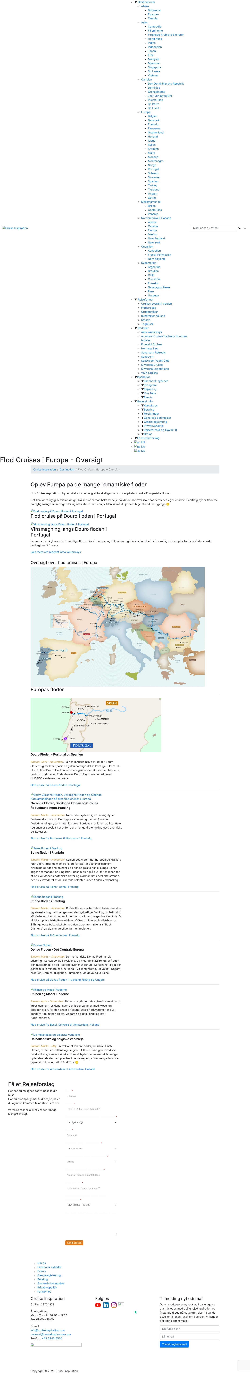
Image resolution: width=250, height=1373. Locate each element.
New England (156, 238)
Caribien (146, 79)
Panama (153, 214)
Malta (151, 152)
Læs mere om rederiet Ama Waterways (56, 552)
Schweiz (153, 173)
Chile (151, 275)
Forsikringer (151, 413)
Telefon (70, 1103)
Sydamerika (148, 263)
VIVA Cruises (149, 373)
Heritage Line (149, 348)
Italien (152, 144)
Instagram (150, 385)
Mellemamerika (151, 201)
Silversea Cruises (152, 364)
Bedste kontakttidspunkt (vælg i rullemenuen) (91, 1116)
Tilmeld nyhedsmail (174, 1344)
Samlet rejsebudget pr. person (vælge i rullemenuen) (86, 1197)
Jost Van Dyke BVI (160, 95)
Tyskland (153, 189)
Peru (151, 291)
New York (154, 242)
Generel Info (145, 401)
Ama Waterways (151, 332)
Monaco (153, 157)
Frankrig (153, 124)
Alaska (152, 222)
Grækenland (156, 132)
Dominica (154, 87)
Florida (152, 230)
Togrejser (147, 324)
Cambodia (154, 26)
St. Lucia (153, 108)
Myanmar (154, 63)
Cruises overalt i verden (156, 303)
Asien (144, 22)
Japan (152, 51)
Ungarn (152, 193)
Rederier (143, 328)
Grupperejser (149, 311)
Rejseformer (145, 299)
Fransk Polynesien (159, 254)
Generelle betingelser (157, 417)
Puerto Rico (155, 100)
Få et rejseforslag (148, 438)
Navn (69, 1090)
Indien (152, 42)
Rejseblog (150, 389)
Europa (145, 112)
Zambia (152, 18)
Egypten (153, 14)
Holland (153, 136)
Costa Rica (155, 210)
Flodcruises (148, 307)
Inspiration (144, 377)
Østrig (152, 197)
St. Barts (153, 104)
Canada (153, 226)
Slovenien (154, 177)
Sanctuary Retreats (153, 352)
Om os (148, 434)
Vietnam (153, 75)
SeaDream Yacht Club (155, 360)
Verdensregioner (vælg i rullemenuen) (86, 1156)
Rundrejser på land (153, 315)
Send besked (74, 1242)
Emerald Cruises (151, 344)
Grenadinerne (156, 91)
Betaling (149, 409)
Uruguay (153, 295)
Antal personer (74, 1182)
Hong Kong (155, 38)
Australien (154, 250)
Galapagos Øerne (159, 287)
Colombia (154, 279)
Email (69, 1130)
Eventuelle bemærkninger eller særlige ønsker (90, 1212)
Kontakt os (151, 405)
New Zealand (156, 258)
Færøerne (154, 128)
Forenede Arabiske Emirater (166, 34)
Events (148, 397)
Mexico (152, 234)
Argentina (154, 267)
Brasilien (153, 271)
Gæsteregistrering (155, 421)
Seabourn (147, 356)
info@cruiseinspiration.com (48, 1330)
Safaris (145, 320)
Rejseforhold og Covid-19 (160, 430)
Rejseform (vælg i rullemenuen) (83, 1143)
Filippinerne (155, 30)
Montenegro (156, 161)
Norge (152, 165)
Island (151, 140)
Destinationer (146, 2)
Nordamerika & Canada (156, 218)
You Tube (150, 393)
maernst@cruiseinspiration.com (51, 1334)
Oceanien (147, 246)
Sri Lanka (154, 71)
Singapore (154, 67)
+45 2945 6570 (52, 1338)
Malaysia (153, 59)
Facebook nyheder (156, 381)
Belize (152, 205)
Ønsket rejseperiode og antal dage (85, 1169)
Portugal (153, 169)
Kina (151, 55)
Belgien (152, 116)
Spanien (153, 181)
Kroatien (153, 148)
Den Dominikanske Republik (166, 83)
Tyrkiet (152, 185)
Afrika (145, 6)
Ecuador (153, 283)
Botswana (154, 10)
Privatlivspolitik (154, 426)
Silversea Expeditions (155, 368)
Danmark (154, 120)
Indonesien (155, 47)
